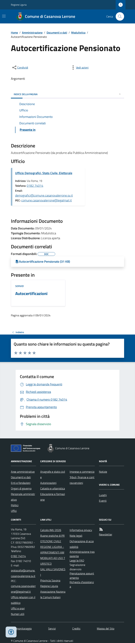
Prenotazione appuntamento (82, 575)
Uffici (14, 511)
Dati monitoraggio (21, 628)
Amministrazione (32, 32)
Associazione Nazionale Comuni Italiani (52, 594)
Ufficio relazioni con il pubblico (23, 600)
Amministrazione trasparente (82, 554)
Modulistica (78, 32)
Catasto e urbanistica (52, 488)
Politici (14, 505)
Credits (76, 628)
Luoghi (103, 495)
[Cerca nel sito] (118, 16)
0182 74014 (35, 185)
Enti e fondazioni (20, 483)
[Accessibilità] (11, 632)
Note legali (76, 536)
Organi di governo (21, 488)
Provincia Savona (50, 580)
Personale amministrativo (23, 497)
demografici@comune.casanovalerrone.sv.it (44, 195)
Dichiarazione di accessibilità (82, 544)
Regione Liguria (19, 4)
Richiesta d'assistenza (82, 584)
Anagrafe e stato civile (52, 474)
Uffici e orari (18, 608)
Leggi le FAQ (77, 560)
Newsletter (105, 534)
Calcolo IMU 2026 (50, 530)
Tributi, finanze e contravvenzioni (82, 480)
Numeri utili (17, 614)
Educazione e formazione (52, 497)
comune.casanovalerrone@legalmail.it (46, 200)
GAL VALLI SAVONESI (52, 572)
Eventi (103, 501)
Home (14, 32)
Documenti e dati (57, 32)
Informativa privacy (81, 530)
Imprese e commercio (82, 472)
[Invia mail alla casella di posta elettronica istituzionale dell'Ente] (23, 573)
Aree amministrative (23, 472)
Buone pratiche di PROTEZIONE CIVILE (52, 538)
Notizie (103, 472)
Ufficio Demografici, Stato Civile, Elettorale (43, 173)
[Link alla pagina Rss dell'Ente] (101, 529)
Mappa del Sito (105, 628)
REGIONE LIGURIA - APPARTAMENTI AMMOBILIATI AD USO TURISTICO (52, 555)
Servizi (19, 286)
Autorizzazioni (48, 483)
